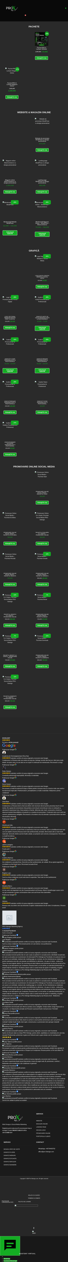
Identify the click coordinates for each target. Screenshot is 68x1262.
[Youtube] (32, 1183)
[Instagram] (15, 1183)
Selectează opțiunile (10, 232)
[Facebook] (9, 1183)
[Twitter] (20, 1183)
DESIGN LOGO (41, 1130)
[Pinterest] (37, 1183)
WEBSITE (39, 1121)
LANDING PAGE (41, 1127)
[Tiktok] (37, 1188)
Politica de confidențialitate (7, 1201)
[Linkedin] (26, 1183)
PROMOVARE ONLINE (43, 1133)
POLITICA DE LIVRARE (24, 1201)
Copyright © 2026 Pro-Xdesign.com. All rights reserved (34, 1178)
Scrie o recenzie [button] (7, 933)
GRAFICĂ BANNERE (10, 1165)
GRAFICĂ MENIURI (10, 1155)
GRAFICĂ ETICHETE (10, 1158)
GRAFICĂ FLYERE (9, 1152)
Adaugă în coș (41, 58)
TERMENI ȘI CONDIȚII (34, 1198)
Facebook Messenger (10, 1261)
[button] (65, 8)
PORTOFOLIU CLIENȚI (43, 1136)
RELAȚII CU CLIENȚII (34, 1195)
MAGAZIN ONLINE (42, 1124)
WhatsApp (7, 1259)
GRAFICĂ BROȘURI (10, 1161)
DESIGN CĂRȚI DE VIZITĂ (12, 1149)
